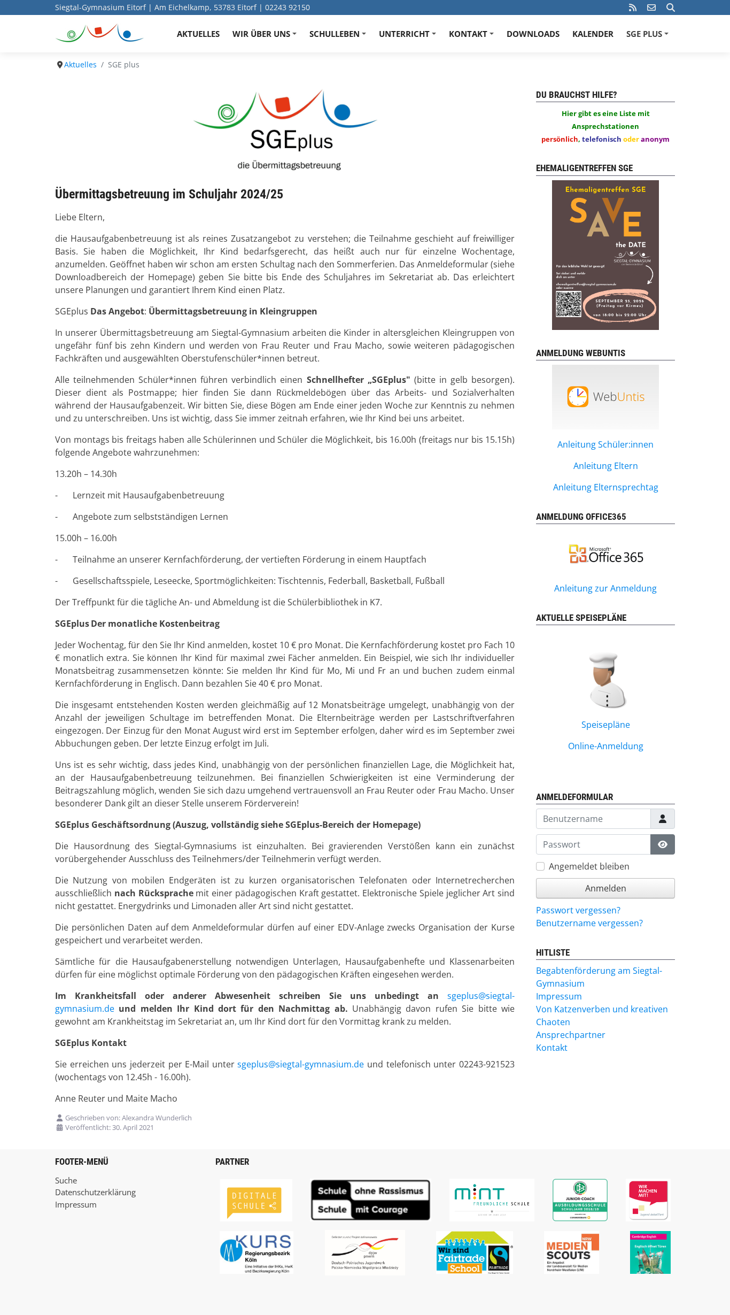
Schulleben (339, 37)
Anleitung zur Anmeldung (605, 588)
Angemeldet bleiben (589, 866)
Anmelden (605, 888)
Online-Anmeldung (605, 746)
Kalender (592, 33)
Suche (66, 1180)
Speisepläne (605, 724)
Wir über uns (266, 37)
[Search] (670, 7)
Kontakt (473, 37)
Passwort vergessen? (578, 910)
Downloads (533, 33)
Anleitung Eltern (605, 466)
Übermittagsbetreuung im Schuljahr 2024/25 (169, 194)
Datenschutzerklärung (95, 1192)
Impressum (76, 1204)
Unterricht (409, 37)
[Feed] (632, 7)
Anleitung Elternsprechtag (605, 487)
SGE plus (649, 37)
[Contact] (651, 7)
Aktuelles (198, 33)
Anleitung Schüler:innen (605, 444)
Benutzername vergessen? (589, 923)
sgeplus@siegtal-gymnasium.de (300, 1064)
